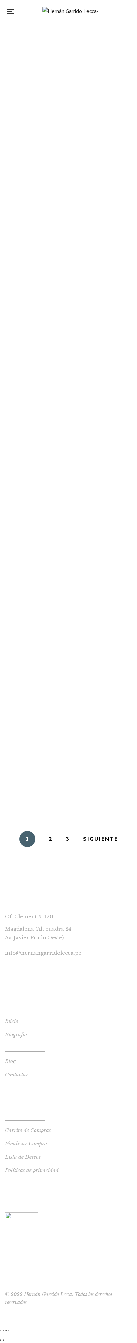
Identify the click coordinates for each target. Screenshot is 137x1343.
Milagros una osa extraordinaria (69, 400)
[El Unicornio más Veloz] (68, 572)
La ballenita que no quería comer (69, 152)
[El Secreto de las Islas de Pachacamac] (68, 176)
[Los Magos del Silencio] (68, 424)
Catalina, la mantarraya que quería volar (68, 251)
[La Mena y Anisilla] (68, 77)
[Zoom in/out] (8, 1330)
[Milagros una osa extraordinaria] (68, 374)
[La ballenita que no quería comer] (68, 127)
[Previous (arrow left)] (0, 1340)
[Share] (3, 1330)
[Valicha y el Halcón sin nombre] (68, 622)
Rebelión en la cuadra (68, 548)
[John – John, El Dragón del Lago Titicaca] (68, 275)
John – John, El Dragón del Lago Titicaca (68, 301)
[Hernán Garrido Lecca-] (70, 12)
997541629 (19, 965)
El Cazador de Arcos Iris (68, 805)
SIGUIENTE (100, 839)
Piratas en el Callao (68, 53)
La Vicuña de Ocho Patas (68, 350)
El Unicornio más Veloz (69, 598)
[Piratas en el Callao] (68, 28)
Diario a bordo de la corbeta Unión (68, 499)
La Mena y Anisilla (69, 103)
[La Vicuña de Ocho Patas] (68, 325)
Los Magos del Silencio (68, 449)
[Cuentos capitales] (68, 672)
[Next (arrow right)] (3, 1340)
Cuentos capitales (69, 697)
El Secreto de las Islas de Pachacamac (68, 201)
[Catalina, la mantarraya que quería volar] (68, 226)
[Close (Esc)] (0, 1330)
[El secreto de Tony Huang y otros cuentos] (68, 721)
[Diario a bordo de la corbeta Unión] (68, 474)
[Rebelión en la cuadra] (68, 523)
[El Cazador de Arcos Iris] (68, 779)
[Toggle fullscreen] (6, 1330)
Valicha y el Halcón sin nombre (68, 647)
